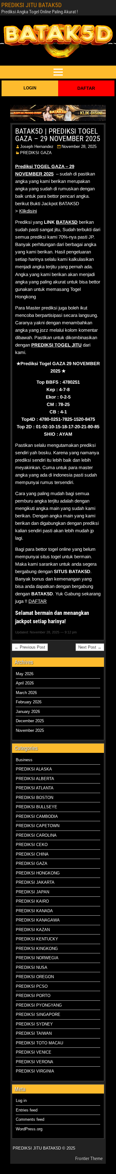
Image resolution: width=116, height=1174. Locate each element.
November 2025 (30, 730)
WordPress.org (29, 1129)
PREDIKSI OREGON (35, 976)
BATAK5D (67, 222)
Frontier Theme (89, 1158)
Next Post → (89, 647)
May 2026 (24, 673)
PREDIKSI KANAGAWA (38, 920)
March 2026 (26, 692)
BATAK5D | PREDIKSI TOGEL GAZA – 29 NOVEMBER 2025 (57, 135)
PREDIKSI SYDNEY (34, 1024)
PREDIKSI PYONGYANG (39, 1005)
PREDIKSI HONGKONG (38, 873)
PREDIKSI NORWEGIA (37, 958)
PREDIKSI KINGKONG (37, 948)
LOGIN (30, 88)
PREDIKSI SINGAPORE (38, 1014)
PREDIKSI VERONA (34, 1062)
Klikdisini (28, 211)
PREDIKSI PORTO (33, 995)
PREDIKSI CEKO (32, 844)
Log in (21, 1100)
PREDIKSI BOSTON (34, 797)
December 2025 (30, 721)
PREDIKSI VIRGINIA (35, 1071)
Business (24, 759)
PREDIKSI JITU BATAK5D (31, 5)
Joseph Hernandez (37, 146)
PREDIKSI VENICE (33, 1052)
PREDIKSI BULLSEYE (36, 807)
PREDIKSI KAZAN (33, 929)
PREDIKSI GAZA (36, 152)
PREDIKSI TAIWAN (34, 1033)
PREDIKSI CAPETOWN (37, 825)
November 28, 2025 (79, 146)
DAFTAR (86, 88)
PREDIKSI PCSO (32, 986)
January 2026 (28, 711)
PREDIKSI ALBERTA (35, 778)
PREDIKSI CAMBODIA (37, 816)
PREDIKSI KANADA (34, 911)
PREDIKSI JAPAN (32, 892)
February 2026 (28, 702)
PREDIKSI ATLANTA (35, 788)
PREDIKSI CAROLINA (36, 835)
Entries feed (26, 1110)
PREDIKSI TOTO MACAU (39, 1043)
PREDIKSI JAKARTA (35, 882)
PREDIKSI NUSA (31, 967)
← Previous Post (30, 647)
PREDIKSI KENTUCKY (37, 939)
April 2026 (25, 683)
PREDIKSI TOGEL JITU (56, 344)
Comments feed (30, 1119)
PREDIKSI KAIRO (32, 901)
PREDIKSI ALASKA (34, 769)
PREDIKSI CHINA (32, 854)
